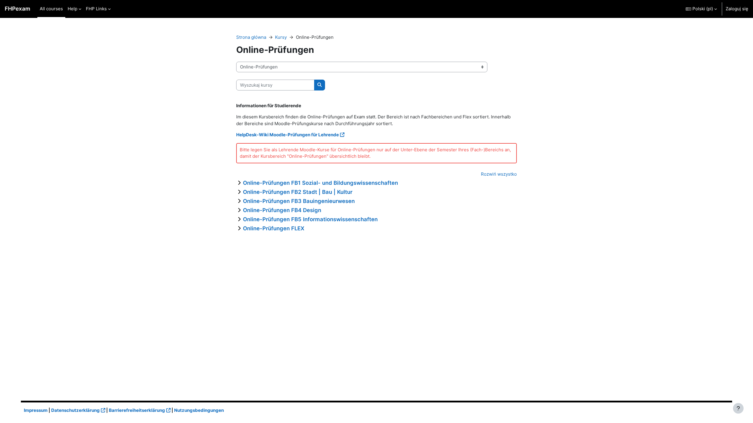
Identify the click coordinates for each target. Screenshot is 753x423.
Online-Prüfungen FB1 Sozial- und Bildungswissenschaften (320, 182)
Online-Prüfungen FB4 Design (282, 210)
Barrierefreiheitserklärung (137, 410)
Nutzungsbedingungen (199, 410)
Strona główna (251, 37)
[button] (701, 9)
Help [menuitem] (72, 8)
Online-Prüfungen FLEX (273, 228)
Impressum (36, 410)
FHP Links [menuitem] (96, 8)
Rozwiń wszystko (499, 174)
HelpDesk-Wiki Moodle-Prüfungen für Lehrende (287, 134)
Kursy (281, 37)
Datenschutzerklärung (75, 410)
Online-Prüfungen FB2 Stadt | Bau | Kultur (297, 192)
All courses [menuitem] (51, 8)
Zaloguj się (737, 8)
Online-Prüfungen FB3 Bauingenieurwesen (299, 201)
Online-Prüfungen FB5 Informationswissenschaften (310, 219)
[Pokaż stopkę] (738, 408)
